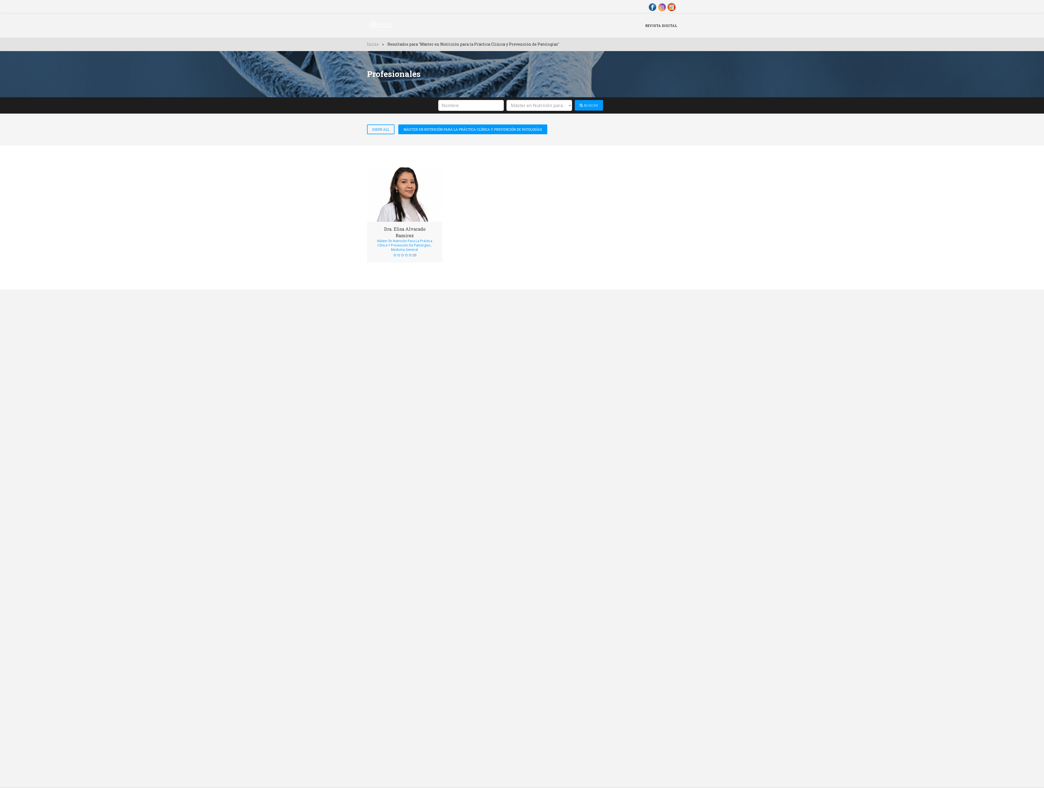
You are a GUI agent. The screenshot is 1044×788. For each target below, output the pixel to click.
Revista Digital (661, 25)
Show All (380, 129)
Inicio (373, 44)
